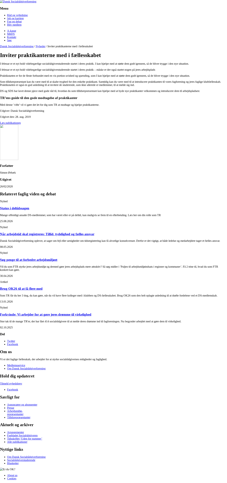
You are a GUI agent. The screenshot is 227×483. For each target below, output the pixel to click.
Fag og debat (14, 21)
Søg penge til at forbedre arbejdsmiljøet (28, 260)
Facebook (12, 344)
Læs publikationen (10, 122)
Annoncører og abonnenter (22, 404)
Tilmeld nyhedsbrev (11, 383)
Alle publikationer (17, 441)
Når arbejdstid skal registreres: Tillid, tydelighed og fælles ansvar (47, 234)
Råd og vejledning (17, 15)
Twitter (11, 341)
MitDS (11, 33)
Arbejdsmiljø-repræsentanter (15, 412)
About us (12, 475)
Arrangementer (15, 432)
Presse (10, 407)
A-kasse (11, 30)
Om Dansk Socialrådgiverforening (26, 368)
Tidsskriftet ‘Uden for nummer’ (24, 438)
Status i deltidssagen (14, 208)
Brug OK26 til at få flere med (21, 288)
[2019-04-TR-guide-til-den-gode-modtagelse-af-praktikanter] (9, 158)
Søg (9, 40)
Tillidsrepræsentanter (18, 417)
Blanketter (13, 463)
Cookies (11, 478)
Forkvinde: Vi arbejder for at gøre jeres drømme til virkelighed (45, 314)
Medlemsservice (16, 365)
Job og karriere (15, 18)
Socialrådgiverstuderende (21, 460)
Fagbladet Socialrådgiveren (22, 435)
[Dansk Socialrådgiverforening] (18, 1)
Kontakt (11, 37)
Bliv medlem (14, 24)
